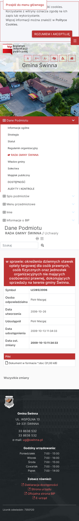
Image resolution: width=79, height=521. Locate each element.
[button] (54, 58)
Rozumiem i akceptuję (52, 34)
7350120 (29, 509)
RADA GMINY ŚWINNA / (24, 233)
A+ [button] (37, 58)
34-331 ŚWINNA (27, 424)
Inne (9, 212)
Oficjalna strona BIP (41, 493)
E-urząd (41, 498)
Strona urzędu (41, 489)
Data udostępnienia (15, 331)
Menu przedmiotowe (21, 204)
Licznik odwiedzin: (13, 509)
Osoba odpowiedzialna (16, 300)
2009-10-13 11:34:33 (44, 330)
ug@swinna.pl (33, 440)
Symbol (10, 290)
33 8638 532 (27, 431)
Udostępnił (13, 321)
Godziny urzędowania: (40, 448)
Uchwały (51, 233)
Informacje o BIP (18, 220)
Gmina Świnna (39, 65)
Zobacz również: (40, 479)
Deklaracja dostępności (41, 485)
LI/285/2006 (39, 289)
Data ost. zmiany (11, 343)
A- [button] (45, 58)
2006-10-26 (38, 311)
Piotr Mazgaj (38, 299)
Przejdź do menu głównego (25, 5)
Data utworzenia (13, 312)
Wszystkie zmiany (16, 378)
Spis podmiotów (18, 196)
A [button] (28, 58)
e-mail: (27, 440)
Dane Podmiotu (17, 120)
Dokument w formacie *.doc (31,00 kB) (33, 363)
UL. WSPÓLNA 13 (28, 419)
